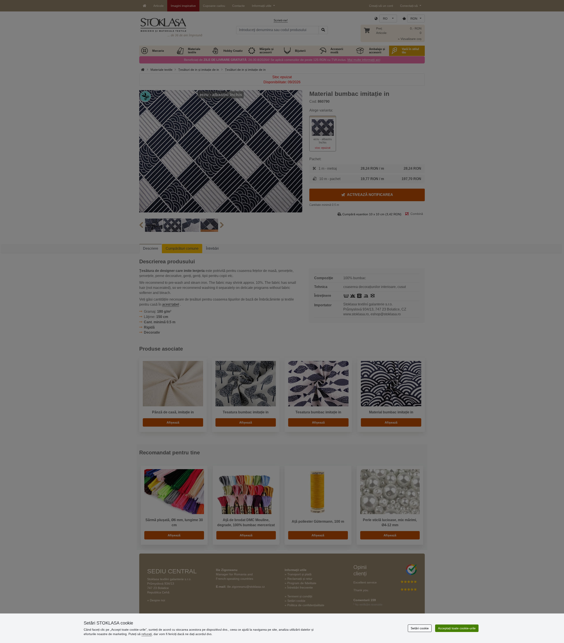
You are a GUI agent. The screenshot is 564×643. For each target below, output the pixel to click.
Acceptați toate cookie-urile (457, 628)
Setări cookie (420, 628)
